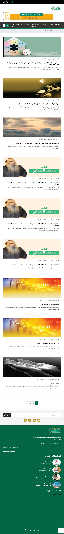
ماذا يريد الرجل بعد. (45, 463)
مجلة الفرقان (57, 494)
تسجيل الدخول (7, 2)
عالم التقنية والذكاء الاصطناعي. (41, 485)
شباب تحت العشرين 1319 (43, 478)
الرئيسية (59, 30)
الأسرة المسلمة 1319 (44, 470)
